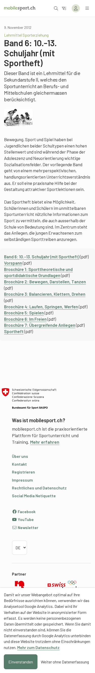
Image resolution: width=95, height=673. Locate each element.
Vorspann (13, 262)
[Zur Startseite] (19, 8)
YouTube (25, 519)
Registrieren (23, 471)
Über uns (20, 456)
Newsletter (27, 527)
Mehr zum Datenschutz (38, 647)
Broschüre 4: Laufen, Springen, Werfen (41, 306)
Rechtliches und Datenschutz (39, 487)
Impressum (22, 480)
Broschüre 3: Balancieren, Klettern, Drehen (44, 293)
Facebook (26, 511)
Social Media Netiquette (34, 495)
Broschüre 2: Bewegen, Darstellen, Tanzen (45, 281)
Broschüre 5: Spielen (24, 312)
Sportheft (14, 331)
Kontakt (19, 464)
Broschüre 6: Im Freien (25, 318)
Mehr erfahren (44, 442)
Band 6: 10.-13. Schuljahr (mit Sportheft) (41, 256)
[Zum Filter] (64, 8)
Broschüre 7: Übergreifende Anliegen (39, 325)
